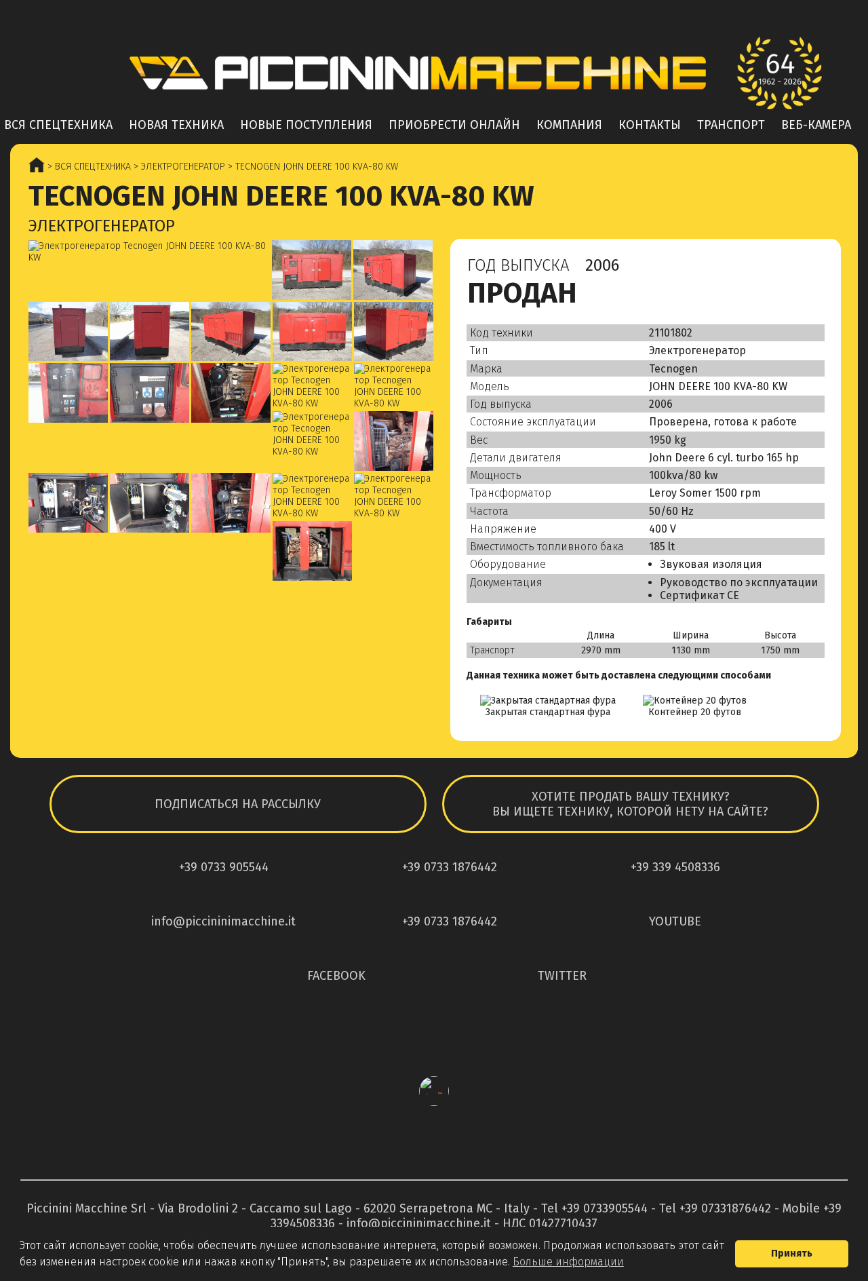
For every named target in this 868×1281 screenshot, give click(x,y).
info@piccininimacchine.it (419, 1223)
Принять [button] (791, 1253)
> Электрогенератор (178, 166)
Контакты (649, 124)
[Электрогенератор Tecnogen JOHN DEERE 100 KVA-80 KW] (149, 251)
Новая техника (176, 124)
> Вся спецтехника (88, 166)
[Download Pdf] (781, 268)
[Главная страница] (434, 73)
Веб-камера (816, 124)
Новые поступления (306, 124)
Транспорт (731, 124)
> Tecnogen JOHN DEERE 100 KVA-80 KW (311, 166)
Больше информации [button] (568, 1261)
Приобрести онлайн (454, 124)
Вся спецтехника (58, 124)
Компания (569, 124)
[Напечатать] (811, 268)
